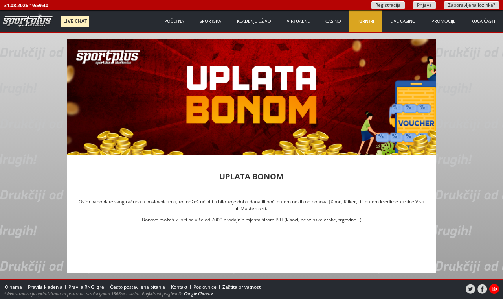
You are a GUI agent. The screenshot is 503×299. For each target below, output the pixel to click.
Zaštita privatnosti (242, 287)
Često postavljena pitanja (137, 287)
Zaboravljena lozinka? (471, 5)
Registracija (388, 5)
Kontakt (179, 287)
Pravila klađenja (45, 287)
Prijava (424, 5)
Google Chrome (198, 294)
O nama (13, 287)
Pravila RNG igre (86, 287)
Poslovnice (205, 287)
